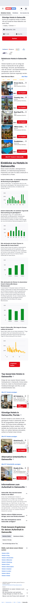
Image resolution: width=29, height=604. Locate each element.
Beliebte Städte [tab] (6, 536)
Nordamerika (9, 602)
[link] (14, 157)
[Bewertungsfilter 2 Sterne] (3, 80)
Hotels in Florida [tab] (6, 540)
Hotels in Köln (5, 553)
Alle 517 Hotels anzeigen (9, 392)
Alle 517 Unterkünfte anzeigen (11, 464)
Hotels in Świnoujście (8, 566)
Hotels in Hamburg (7, 562)
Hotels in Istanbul (6, 569)
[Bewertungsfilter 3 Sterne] (8, 80)
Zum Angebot (22, 92)
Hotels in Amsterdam (7, 557)
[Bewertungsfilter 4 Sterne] (15, 80)
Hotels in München (7, 560)
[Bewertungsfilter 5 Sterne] (21, 80)
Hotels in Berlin (6, 573)
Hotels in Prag (5, 555)
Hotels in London (6, 571)
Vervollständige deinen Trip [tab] (10, 543)
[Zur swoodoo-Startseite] (10, 8)
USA (14, 602)
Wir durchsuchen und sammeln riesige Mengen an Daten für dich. (12, 593)
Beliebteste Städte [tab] (18, 536)
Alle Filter (25, 76)
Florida (18, 602)
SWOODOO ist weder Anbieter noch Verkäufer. (13, 589)
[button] (3, 8)
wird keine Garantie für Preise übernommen (12, 585)
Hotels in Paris (6, 564)
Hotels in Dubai (6, 575)
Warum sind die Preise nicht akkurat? (13, 596)
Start (3, 602)
